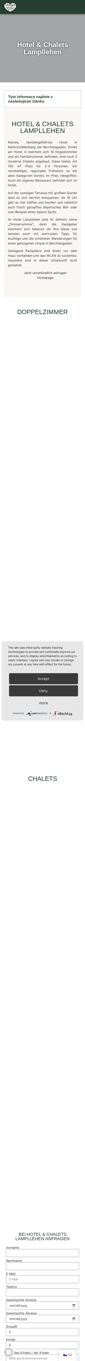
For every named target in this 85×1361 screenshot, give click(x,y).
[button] (78, 7)
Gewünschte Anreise (21, 1299)
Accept (43, 678)
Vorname (12, 1247)
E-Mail (10, 1273)
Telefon (11, 1286)
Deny (43, 691)
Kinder (11, 1339)
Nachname (14, 1260)
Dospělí (11, 1326)
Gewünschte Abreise (21, 1313)
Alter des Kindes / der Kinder (27, 1352)
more (43, 703)
